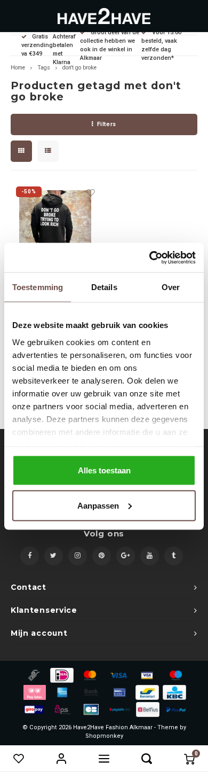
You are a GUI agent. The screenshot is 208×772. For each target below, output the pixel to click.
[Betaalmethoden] (33, 674)
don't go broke (79, 67)
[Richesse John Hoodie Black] (55, 226)
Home (18, 67)
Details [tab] (104, 287)
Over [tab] (171, 287)
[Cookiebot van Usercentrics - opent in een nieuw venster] (149, 257)
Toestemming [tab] (37, 287)
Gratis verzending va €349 (37, 45)
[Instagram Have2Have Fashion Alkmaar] (77, 556)
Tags (43, 67)
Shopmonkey (104, 735)
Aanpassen (98, 505)
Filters (106, 124)
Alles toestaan (104, 470)
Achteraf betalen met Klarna (64, 49)
